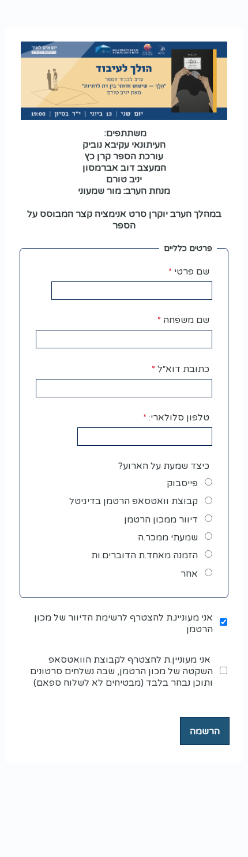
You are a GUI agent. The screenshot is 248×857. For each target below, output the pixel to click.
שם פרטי (191, 271)
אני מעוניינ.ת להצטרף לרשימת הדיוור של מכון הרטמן (123, 623)
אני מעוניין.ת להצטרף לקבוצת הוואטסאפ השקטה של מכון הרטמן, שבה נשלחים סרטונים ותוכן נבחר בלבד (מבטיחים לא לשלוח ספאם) (121, 671)
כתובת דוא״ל (183, 369)
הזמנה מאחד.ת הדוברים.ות (144, 555)
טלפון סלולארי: (179, 417)
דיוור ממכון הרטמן (161, 519)
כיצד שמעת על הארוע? (163, 466)
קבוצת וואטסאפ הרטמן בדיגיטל (133, 501)
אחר (189, 574)
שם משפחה (186, 320)
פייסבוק (182, 483)
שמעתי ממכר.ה (168, 537)
